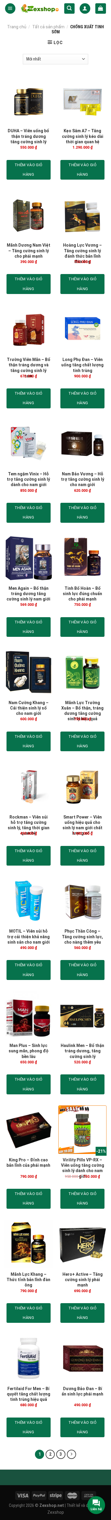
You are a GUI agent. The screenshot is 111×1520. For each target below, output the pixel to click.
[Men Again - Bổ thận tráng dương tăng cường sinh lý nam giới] (28, 558)
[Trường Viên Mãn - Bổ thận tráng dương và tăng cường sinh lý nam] (28, 329)
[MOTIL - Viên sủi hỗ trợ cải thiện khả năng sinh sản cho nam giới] (28, 901)
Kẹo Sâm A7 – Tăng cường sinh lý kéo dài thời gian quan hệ (82, 136)
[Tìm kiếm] (69, 8)
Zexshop (55, 1512)
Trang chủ (16, 26)
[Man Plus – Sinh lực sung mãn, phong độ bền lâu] (28, 1015)
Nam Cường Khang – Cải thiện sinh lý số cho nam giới (29, 708)
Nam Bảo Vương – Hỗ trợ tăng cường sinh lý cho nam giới (82, 479)
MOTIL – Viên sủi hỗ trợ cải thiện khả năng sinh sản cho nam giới (28, 936)
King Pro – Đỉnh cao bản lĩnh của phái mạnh (28, 1162)
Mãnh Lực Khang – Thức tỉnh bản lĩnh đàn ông (28, 1279)
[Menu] (10, 8)
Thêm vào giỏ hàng (29, 170)
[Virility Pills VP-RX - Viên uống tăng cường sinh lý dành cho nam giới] (82, 1129)
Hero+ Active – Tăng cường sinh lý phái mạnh (82, 1279)
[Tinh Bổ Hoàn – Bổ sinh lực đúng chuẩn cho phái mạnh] (82, 558)
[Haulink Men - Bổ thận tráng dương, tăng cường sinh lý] (82, 1015)
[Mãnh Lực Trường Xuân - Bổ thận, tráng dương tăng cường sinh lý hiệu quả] (82, 672)
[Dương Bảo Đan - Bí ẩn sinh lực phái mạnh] (82, 1358)
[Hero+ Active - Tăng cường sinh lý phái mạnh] (82, 1244)
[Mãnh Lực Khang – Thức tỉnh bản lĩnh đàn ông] (28, 1244)
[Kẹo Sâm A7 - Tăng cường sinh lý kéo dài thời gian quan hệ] (82, 100)
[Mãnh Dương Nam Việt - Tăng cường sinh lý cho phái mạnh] (28, 215)
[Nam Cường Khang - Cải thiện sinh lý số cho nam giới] (28, 672)
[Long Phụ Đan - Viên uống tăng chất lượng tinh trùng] (82, 329)
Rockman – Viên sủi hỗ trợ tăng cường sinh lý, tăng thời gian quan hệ (28, 825)
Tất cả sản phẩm (48, 26)
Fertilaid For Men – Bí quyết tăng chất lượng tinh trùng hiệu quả (28, 1394)
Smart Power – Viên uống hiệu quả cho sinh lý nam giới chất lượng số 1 (82, 825)
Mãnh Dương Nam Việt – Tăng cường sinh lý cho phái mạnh (28, 250)
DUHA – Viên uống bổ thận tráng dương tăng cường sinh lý (28, 136)
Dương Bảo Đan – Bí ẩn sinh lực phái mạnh (82, 1391)
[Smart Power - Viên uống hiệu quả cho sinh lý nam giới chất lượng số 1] (82, 786)
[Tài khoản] (85, 8)
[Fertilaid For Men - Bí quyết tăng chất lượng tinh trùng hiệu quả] (28, 1358)
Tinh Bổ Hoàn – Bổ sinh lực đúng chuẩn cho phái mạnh (82, 593)
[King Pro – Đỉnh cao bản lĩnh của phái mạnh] (28, 1129)
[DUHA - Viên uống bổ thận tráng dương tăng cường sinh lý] (28, 100)
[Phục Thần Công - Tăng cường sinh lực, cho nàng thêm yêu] (82, 901)
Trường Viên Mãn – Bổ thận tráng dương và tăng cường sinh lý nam (28, 367)
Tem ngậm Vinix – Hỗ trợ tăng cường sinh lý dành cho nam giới (28, 479)
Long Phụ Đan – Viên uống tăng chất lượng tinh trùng (82, 365)
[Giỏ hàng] (100, 8)
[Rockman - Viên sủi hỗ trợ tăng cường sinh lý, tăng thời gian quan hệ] (28, 786)
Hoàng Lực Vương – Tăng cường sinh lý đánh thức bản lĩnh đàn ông (82, 253)
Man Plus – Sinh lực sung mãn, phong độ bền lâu (29, 1051)
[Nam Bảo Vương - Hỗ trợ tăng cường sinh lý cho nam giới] (82, 443)
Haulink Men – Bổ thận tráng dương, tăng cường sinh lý (82, 1051)
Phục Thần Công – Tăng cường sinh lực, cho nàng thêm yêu (82, 936)
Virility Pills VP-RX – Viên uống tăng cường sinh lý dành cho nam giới (82, 1168)
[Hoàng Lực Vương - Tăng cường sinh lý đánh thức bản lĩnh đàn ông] (82, 215)
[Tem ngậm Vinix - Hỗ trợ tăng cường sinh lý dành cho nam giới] (28, 443)
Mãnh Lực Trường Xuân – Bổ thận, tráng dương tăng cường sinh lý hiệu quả (82, 710)
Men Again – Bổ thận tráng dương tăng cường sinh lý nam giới (28, 593)
